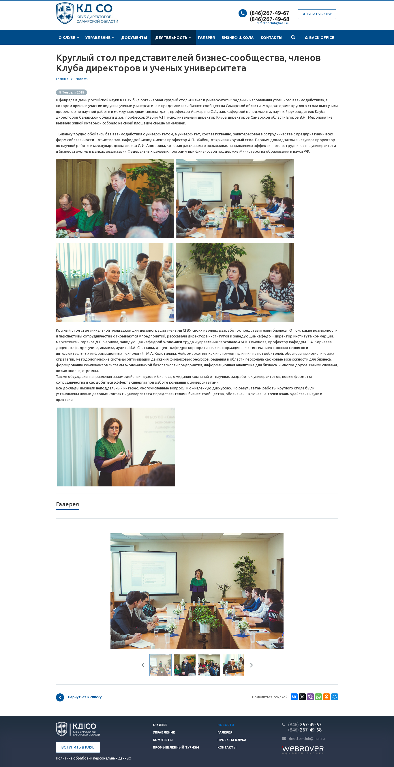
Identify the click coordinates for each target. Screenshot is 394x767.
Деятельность (172, 38)
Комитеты (163, 740)
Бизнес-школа (238, 38)
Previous (82, 590)
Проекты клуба (231, 740)
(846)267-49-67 (269, 13)
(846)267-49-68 (269, 19)
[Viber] (310, 696)
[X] (302, 696)
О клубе (68, 38)
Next (312, 590)
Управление (98, 38)
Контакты (271, 38)
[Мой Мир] (334, 696)
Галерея (206, 38)
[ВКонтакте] (294, 696)
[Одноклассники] (326, 696)
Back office (320, 38)
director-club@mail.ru (273, 23)
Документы (134, 38)
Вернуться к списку (85, 697)
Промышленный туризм (176, 747)
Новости (225, 725)
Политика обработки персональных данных (93, 758)
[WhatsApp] (318, 696)
